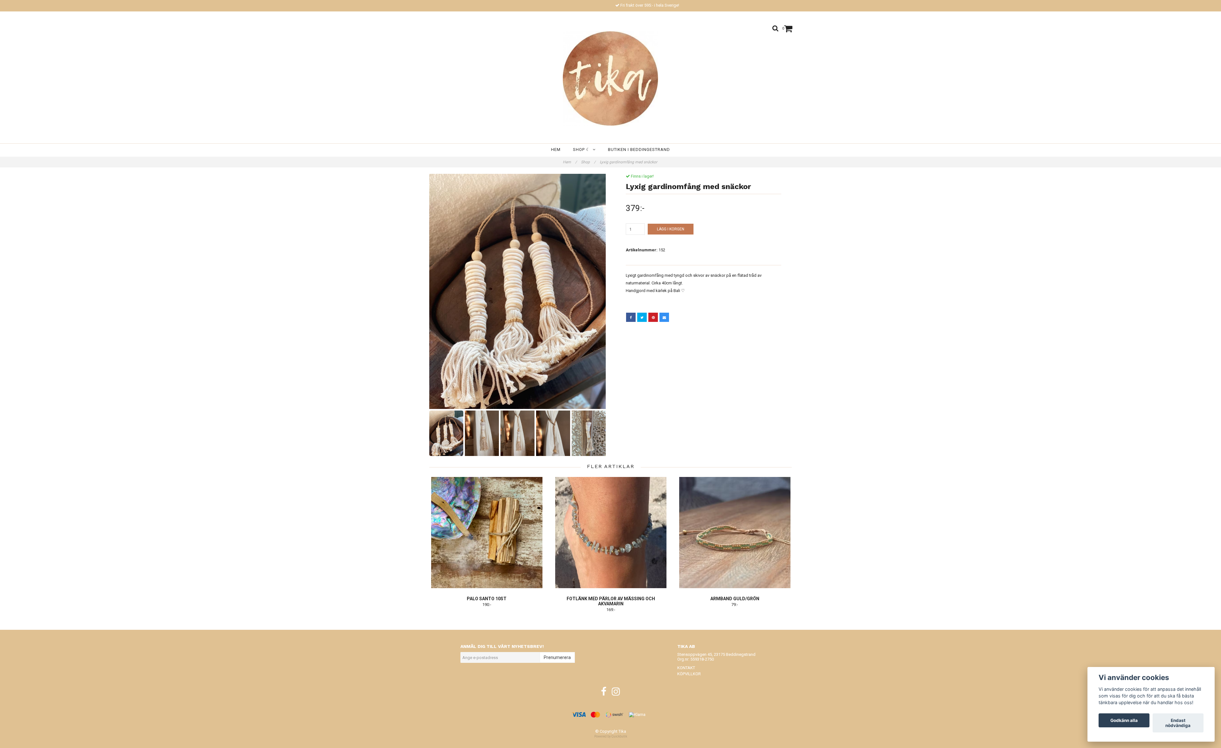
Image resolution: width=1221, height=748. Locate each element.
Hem (570, 162)
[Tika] (610, 78)
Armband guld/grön (734, 598)
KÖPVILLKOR (689, 673)
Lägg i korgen (670, 229)
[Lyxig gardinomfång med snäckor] (517, 291)
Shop (588, 162)
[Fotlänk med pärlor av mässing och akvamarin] (610, 532)
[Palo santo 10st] (486, 532)
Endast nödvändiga (1177, 723)
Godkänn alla (1124, 720)
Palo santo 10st (487, 598)
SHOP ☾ (583, 149)
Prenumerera (557, 657)
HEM (556, 149)
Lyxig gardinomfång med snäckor (629, 162)
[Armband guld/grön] (734, 532)
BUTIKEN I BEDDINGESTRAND (639, 149)
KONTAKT (686, 667)
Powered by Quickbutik (610, 736)
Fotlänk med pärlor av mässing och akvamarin (611, 601)
